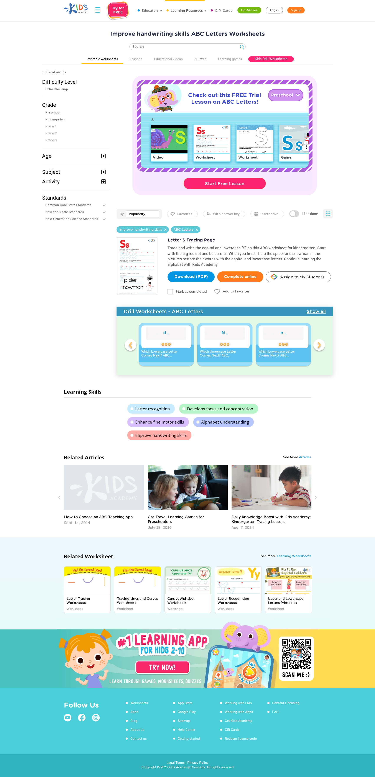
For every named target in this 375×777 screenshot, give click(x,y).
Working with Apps (239, 712)
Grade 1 (51, 126)
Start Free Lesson (224, 183)
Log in (274, 10)
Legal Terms (176, 762)
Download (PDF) (191, 277)
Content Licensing (285, 703)
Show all (316, 311)
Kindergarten (55, 119)
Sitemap (184, 720)
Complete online (240, 277)
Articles (305, 457)
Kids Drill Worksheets (271, 58)
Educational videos (168, 59)
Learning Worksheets (294, 556)
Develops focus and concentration (220, 409)
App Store (185, 703)
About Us (137, 729)
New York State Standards (64, 212)
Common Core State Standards (68, 205)
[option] (166, 344)
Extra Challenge (57, 89)
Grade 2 (51, 133)
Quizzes (200, 59)
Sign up (296, 10)
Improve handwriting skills (161, 435)
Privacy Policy (198, 762)
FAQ (275, 712)
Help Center (186, 729)
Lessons (136, 59)
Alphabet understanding (225, 422)
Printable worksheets (102, 59)
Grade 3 (51, 140)
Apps (134, 712)
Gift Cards (223, 10)
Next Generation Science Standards (71, 219)
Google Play (187, 712)
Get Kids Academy (238, 720)
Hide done (310, 213)
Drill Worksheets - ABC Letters (163, 311)
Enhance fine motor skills (159, 422)
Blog (133, 720)
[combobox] (142, 213)
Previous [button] (130, 345)
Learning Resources (186, 10)
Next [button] (319, 345)
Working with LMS (238, 703)
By (122, 214)
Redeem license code (241, 738)
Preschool (53, 112)
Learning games (230, 59)
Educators (149, 10)
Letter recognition (152, 409)
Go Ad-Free (249, 10)
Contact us (138, 738)
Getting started (189, 738)
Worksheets (139, 703)
